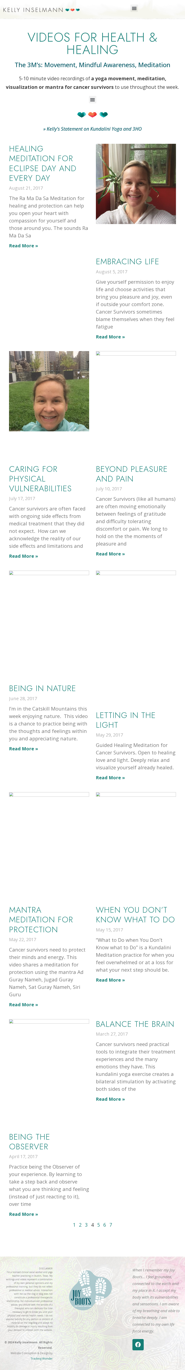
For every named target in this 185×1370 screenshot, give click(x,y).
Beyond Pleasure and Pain (132, 473)
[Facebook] (138, 1344)
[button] (134, 8)
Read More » (23, 246)
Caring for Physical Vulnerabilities (40, 478)
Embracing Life (127, 261)
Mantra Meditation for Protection (41, 919)
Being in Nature (42, 688)
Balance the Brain (135, 1024)
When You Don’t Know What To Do (135, 914)
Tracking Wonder (42, 1359)
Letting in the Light (126, 720)
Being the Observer (29, 1141)
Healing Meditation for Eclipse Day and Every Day (42, 163)
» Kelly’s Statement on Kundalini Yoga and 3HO (92, 129)
